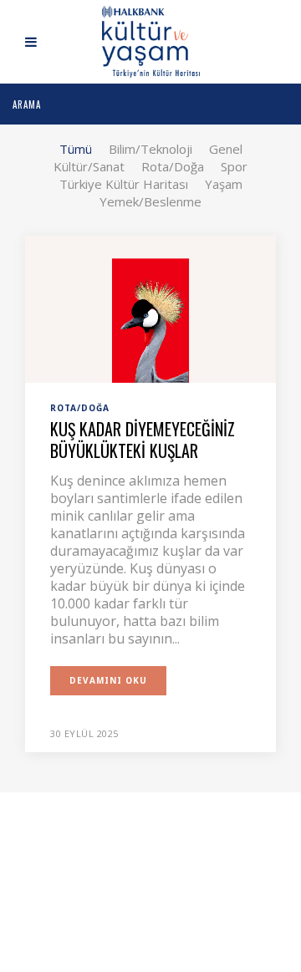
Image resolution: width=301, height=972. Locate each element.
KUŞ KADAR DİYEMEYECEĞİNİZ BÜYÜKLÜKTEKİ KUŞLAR (142, 439)
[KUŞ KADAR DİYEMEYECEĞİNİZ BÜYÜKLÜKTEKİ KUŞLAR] (150, 307)
